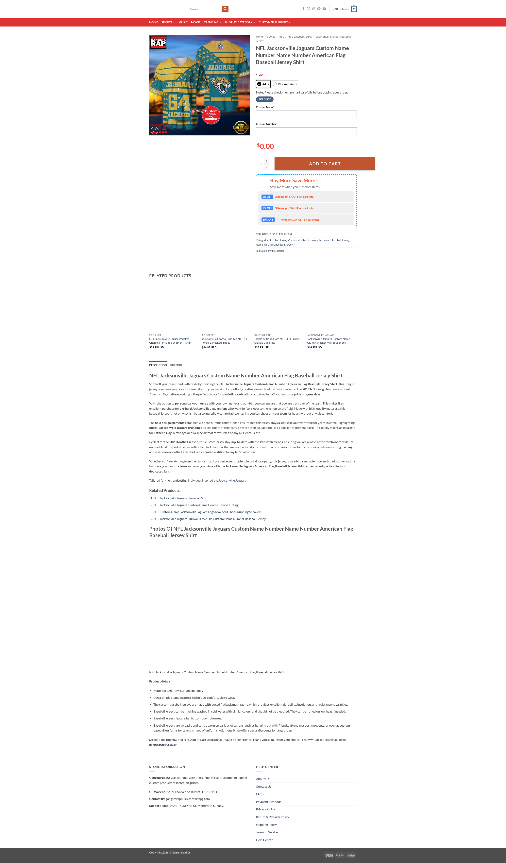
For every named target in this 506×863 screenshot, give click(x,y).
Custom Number (267, 124)
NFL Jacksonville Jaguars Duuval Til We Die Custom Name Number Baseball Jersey (209, 519)
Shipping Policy (266, 824)
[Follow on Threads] (313, 9)
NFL (281, 36)
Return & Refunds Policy (272, 817)
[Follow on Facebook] (303, 9)
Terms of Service (267, 832)
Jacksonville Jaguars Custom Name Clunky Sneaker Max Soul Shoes (328, 340)
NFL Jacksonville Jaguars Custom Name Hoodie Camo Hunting (196, 505)
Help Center (264, 840)
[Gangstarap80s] (165, 9)
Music (182, 22)
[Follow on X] (308, 9)
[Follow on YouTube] (324, 9)
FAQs (260, 794)
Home (153, 22)
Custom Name (265, 107)
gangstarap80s (159, 744)
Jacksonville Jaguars (272, 250)
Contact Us (263, 786)
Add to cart (325, 163)
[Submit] (225, 9)
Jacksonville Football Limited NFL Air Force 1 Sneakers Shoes (224, 340)
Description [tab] (158, 365)
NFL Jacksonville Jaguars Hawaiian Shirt (180, 498)
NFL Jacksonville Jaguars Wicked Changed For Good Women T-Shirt (170, 340)
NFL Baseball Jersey (300, 36)
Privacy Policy (265, 809)
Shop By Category (239, 22)
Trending (211, 22)
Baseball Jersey (278, 240)
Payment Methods (268, 801)
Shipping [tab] (176, 365)
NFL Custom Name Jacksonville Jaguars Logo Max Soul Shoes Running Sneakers (207, 512)
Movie (195, 22)
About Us (262, 779)
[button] (345, 9)
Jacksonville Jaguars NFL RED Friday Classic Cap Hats (276, 340)
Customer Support (273, 22)
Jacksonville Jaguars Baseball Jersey (328, 240)
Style (259, 75)
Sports (166, 22)
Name (259, 244)
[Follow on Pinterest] (318, 9)
